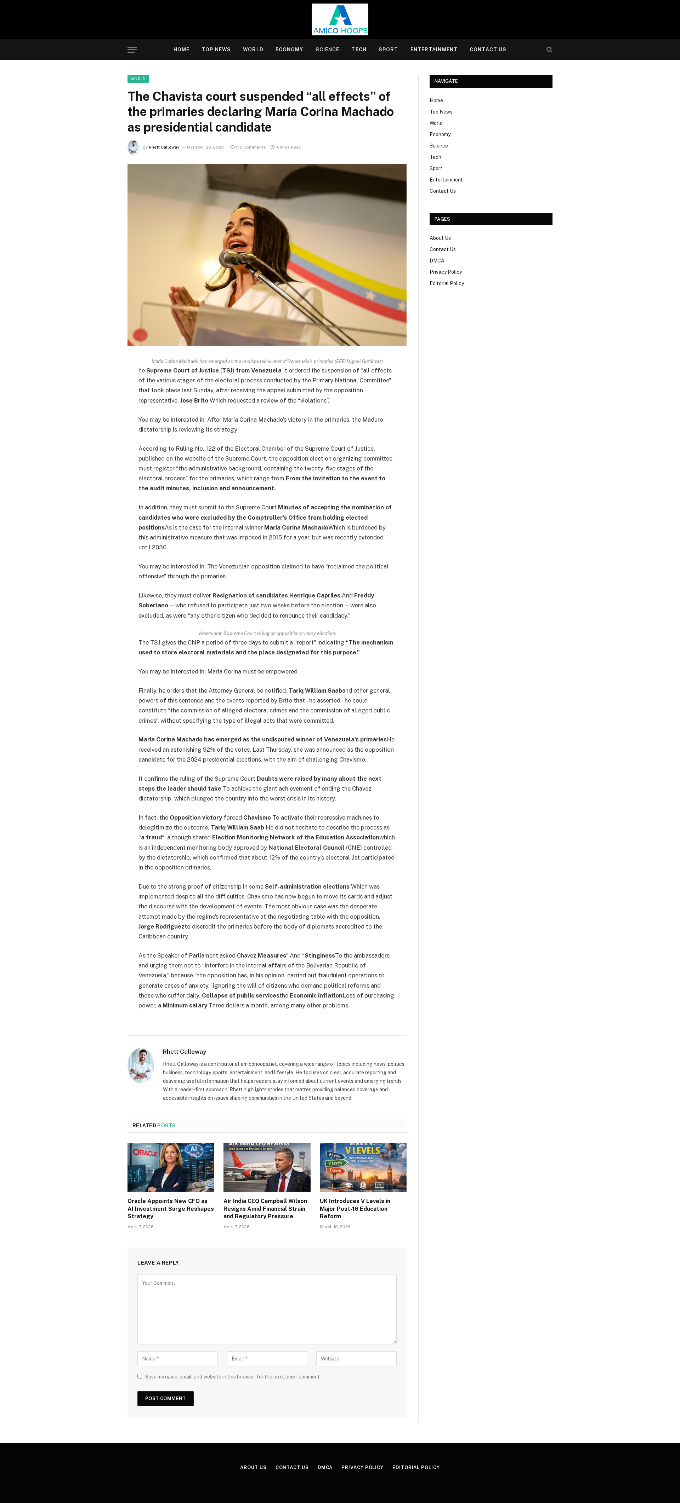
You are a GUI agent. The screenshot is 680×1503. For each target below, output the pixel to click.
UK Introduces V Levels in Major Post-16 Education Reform (355, 1209)
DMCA (437, 261)
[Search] (548, 50)
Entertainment (434, 49)
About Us (440, 238)
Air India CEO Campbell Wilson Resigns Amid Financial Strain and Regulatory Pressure (265, 1209)
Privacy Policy (446, 272)
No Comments (251, 147)
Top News (216, 49)
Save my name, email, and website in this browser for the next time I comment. (233, 1377)
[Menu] (132, 50)
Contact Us (488, 49)
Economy (290, 49)
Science (328, 49)
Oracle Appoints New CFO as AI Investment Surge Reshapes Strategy (171, 1209)
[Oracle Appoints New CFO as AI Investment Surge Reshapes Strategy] (171, 1167)
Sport (388, 49)
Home (181, 49)
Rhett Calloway (164, 147)
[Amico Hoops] (340, 19)
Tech (358, 49)
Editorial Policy (447, 283)
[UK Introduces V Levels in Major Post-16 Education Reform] (363, 1167)
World (253, 49)
